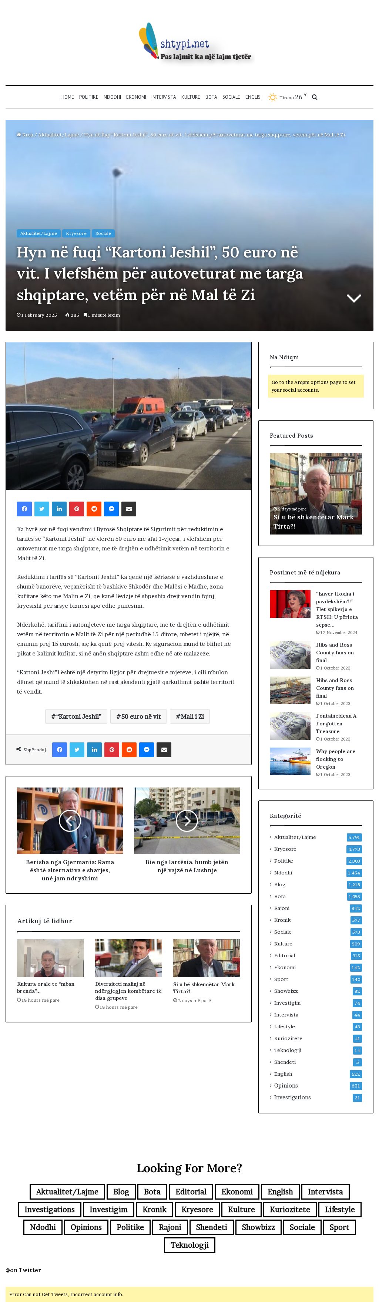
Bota (211, 97)
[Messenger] (111, 509)
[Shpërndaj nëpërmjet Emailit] (128, 509)
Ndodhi (112, 97)
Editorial (284, 955)
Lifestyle (284, 1026)
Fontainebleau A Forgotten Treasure (336, 723)
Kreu (27, 135)
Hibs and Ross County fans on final (335, 652)
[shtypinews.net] (189, 42)
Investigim (287, 1003)
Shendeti (285, 1062)
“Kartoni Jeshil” (78, 716)
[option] (316, 494)
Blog (280, 884)
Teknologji (287, 1050)
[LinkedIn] (59, 509)
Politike (88, 97)
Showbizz (286, 991)
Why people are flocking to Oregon (335, 759)
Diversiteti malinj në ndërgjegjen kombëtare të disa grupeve (128, 991)
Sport (281, 979)
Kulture (190, 97)
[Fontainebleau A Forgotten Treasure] (290, 726)
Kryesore (76, 233)
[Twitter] (41, 509)
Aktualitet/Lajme (58, 135)
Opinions (286, 1085)
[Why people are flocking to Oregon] (290, 761)
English (254, 97)
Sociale (231, 97)
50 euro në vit (141, 716)
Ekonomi (136, 97)
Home (67, 97)
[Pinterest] (76, 509)
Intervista (163, 97)
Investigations (292, 1097)
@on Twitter (23, 1270)
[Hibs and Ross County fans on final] (290, 655)
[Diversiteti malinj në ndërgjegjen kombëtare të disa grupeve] (128, 958)
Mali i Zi (192, 716)
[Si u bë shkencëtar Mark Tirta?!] (206, 958)
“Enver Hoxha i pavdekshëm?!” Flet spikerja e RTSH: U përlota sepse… (337, 609)
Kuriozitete (288, 1038)
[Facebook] (24, 509)
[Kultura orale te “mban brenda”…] (50, 958)
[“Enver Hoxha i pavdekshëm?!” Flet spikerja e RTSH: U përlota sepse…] (290, 604)
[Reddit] (94, 509)
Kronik (282, 920)
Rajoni (281, 908)
